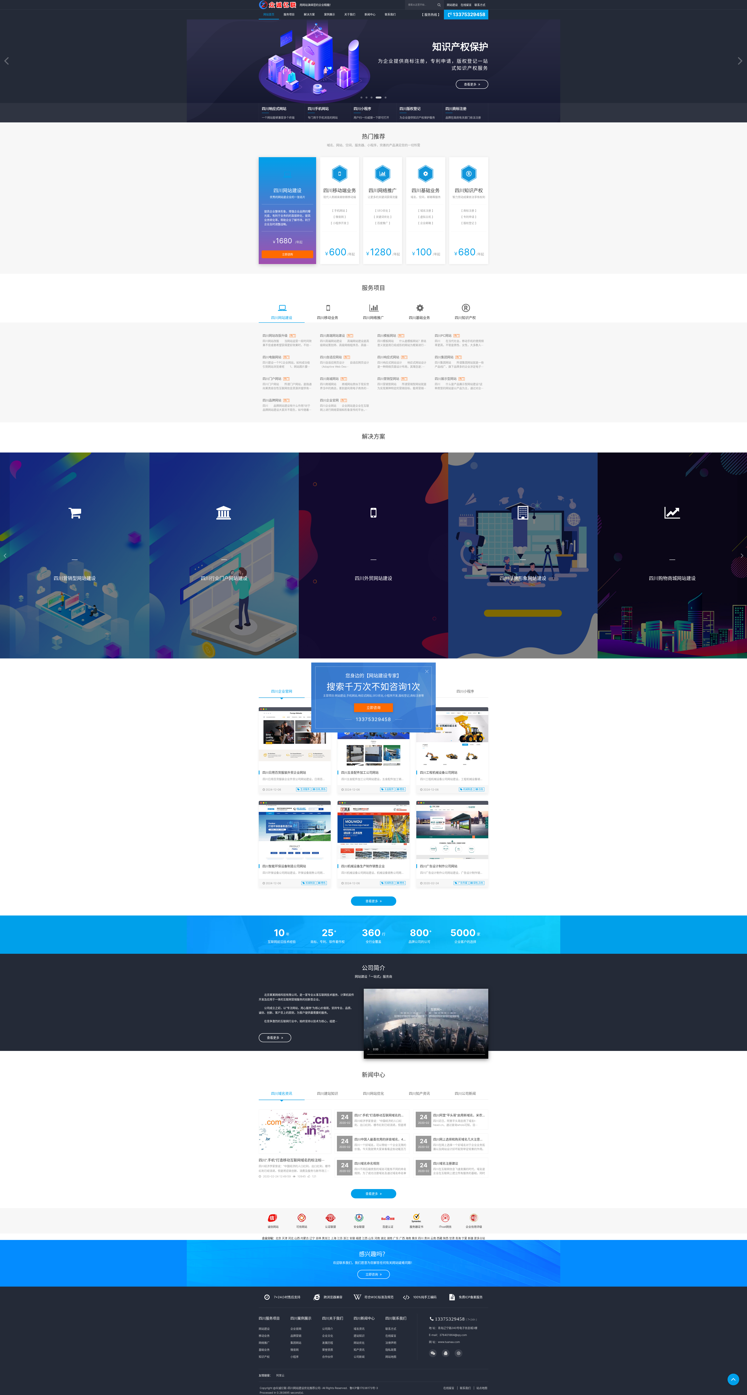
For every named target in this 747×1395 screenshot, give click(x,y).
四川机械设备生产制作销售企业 (363, 866)
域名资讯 (359, 1328)
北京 (278, 1238)
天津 (284, 1238)
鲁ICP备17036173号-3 (364, 1388)
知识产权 (264, 1356)
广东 (396, 1238)
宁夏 (464, 1238)
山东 (371, 1238)
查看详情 (75, 631)
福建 (358, 1238)
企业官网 (295, 1328)
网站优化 (359, 1342)
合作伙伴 (327, 1356)
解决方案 (309, 14)
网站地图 (390, 1356)
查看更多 (373, 79)
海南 (408, 1238)
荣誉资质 (327, 1349)
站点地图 (481, 1388)
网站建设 (452, 4)
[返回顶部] (733, 1379)
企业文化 (327, 1335)
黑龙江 (326, 1238)
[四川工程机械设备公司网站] (452, 749)
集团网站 (295, 1342)
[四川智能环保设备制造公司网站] (295, 843)
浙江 (346, 1238)
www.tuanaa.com (449, 1342)
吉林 (318, 1238)
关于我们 (349, 14)
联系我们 (390, 14)
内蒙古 (305, 1238)
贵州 (427, 1238)
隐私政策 (390, 1349)
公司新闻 (359, 1356)
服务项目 (289, 14)
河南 (377, 1238)
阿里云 (280, 1375)
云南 (433, 1238)
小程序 (294, 1356)
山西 (297, 1238)
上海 (333, 1238)
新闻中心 (370, 14)
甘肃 (452, 1238)
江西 (364, 1238)
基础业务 (264, 1349)
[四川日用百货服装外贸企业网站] (295, 754)
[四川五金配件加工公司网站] (373, 749)
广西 (402, 1238)
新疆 (470, 1238)
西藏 (439, 1238)
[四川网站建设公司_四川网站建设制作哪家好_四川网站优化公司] (278, 5)
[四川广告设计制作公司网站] (452, 847)
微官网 (294, 1349)
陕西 (445, 1238)
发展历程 (327, 1342)
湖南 (389, 1238)
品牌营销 (295, 1335)
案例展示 (329, 14)
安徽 (352, 1238)
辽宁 (312, 1238)
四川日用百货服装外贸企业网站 (284, 772)
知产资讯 (359, 1349)
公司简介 (327, 1328)
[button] (6, 61)
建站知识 (359, 1335)
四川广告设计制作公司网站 (438, 866)
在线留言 (466, 4)
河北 (291, 1238)
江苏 (340, 1238)
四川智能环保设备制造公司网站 (284, 866)
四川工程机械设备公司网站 (438, 772)
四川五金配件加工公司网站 (360, 772)
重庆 (414, 1238)
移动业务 (264, 1335)
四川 (420, 1238)
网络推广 (264, 1342)
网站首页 (268, 14)
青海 (458, 1238)
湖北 (383, 1238)
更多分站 (479, 1238)
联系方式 (479, 4)
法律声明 (390, 1342)
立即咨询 (373, 1274)
